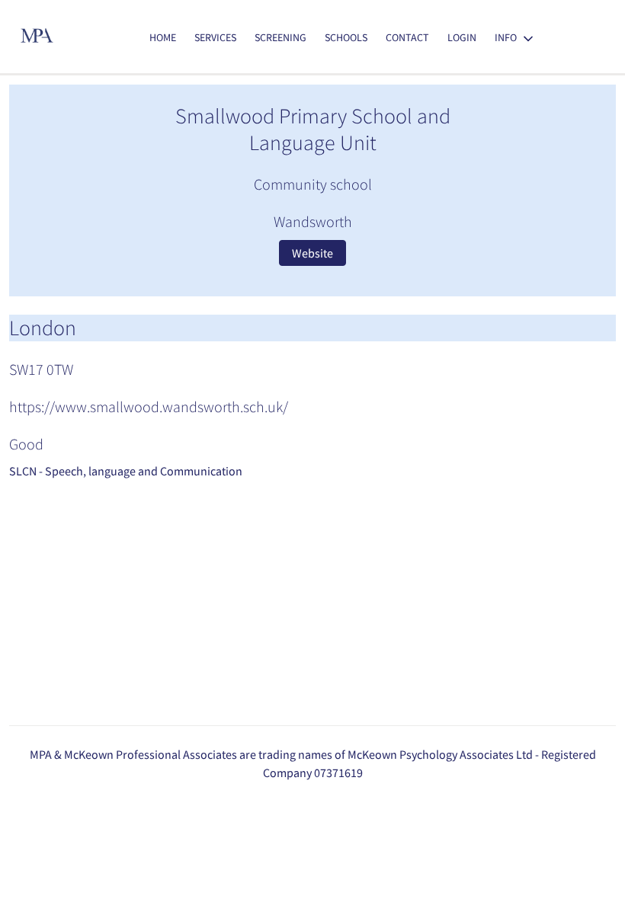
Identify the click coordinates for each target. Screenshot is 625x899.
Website (312, 253)
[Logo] (37, 37)
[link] (162, 38)
